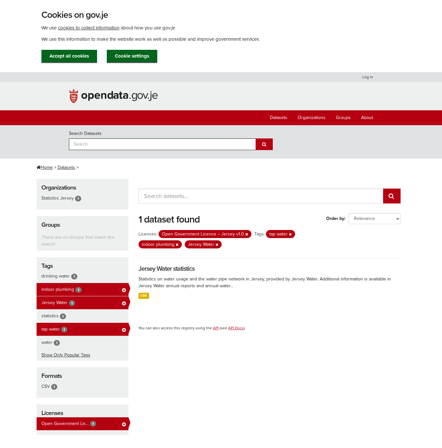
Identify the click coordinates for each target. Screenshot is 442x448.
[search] (392, 196)
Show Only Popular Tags (65, 355)
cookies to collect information (88, 28)
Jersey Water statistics (166, 269)
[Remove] (246, 234)
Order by (335, 218)
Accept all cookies (69, 56)
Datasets (278, 117)
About (367, 117)
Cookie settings (132, 56)
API (216, 328)
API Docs (236, 328)
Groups (343, 117)
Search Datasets (85, 133)
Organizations (312, 117)
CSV (143, 295)
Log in (367, 77)
